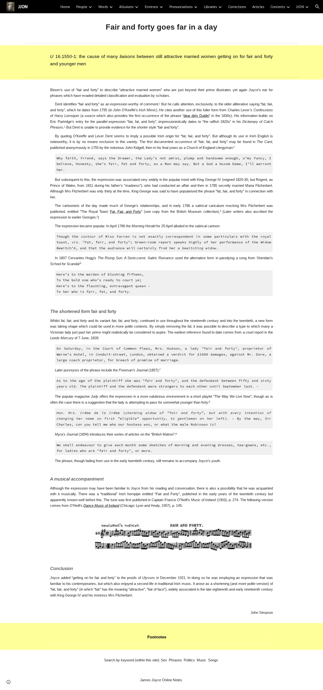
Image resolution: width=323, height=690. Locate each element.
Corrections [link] (237, 6)
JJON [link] (300, 6)
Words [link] (103, 6)
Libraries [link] (210, 6)
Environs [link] (151, 6)
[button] (317, 6)
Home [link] (65, 6)
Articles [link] (258, 6)
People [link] (81, 6)
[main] (161, 27)
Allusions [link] (126, 6)
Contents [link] (278, 6)
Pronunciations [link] (181, 6)
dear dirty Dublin (196, 116)
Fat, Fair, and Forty (125, 212)
